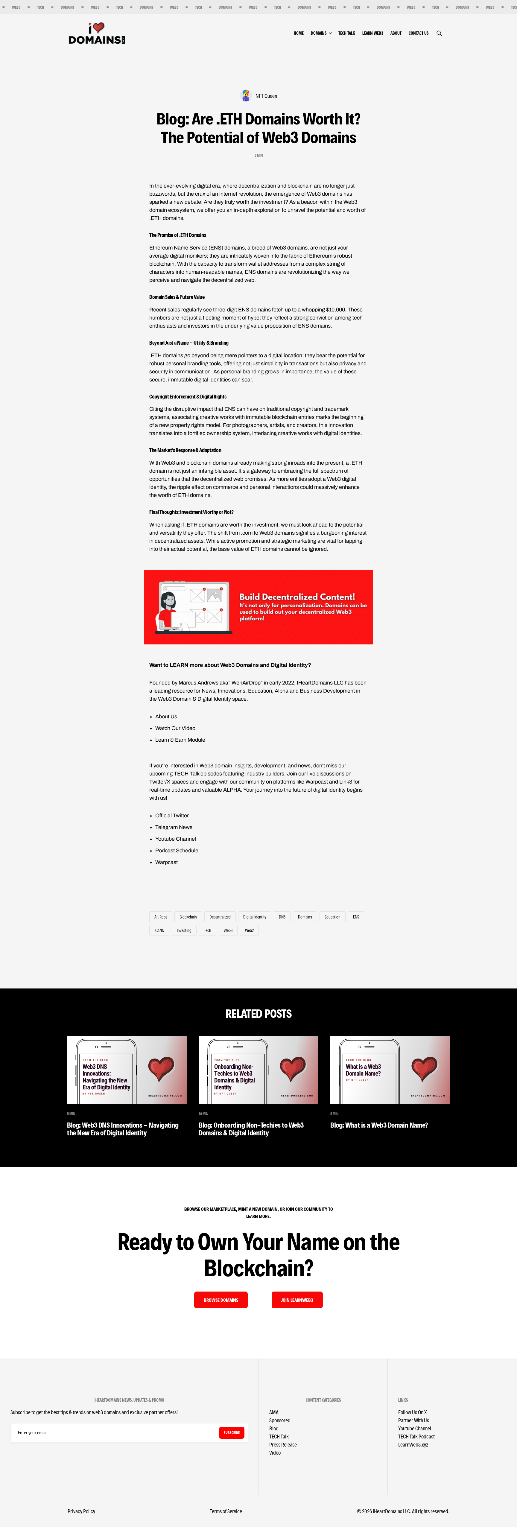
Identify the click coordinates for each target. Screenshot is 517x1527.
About (396, 33)
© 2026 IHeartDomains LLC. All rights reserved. (403, 1511)
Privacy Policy (81, 1511)
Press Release (283, 1444)
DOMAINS (318, 33)
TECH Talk (346, 33)
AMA (274, 1412)
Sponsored (280, 1420)
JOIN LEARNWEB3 (297, 1300)
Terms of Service (226, 1511)
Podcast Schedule (176, 851)
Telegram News (173, 827)
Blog (274, 1428)
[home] (97, 32)
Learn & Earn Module (180, 740)
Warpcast (166, 862)
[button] (324, 33)
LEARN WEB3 (372, 33)
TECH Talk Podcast (416, 1436)
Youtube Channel (175, 839)
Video (275, 1452)
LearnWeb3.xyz (413, 1444)
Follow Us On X (412, 1412)
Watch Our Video (175, 728)
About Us (166, 717)
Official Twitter (172, 816)
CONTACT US (418, 33)
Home (299, 33)
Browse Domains (221, 1300)
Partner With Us (413, 1420)
